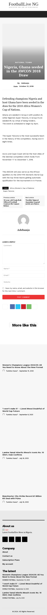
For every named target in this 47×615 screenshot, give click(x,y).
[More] (34, 306)
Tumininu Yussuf (11, 371)
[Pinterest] (23, 306)
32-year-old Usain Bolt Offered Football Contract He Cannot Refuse (12, 203)
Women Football (9, 580)
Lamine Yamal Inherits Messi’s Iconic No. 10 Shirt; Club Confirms (23, 453)
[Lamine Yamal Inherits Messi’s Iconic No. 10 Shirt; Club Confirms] (23, 434)
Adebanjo (25, 83)
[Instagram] (11, 539)
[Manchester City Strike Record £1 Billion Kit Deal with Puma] (23, 478)
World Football (8, 589)
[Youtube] (24, 539)
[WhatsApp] (29, 306)
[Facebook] (12, 306)
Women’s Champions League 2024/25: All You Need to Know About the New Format (22, 366)
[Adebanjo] (23, 220)
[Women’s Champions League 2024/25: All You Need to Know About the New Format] (23, 347)
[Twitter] (18, 306)
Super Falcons (8, 191)
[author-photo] (4, 370)
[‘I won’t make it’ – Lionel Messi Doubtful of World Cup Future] (23, 391)
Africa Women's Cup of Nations (22, 188)
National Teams (23, 62)
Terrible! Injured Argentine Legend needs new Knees (33, 202)
